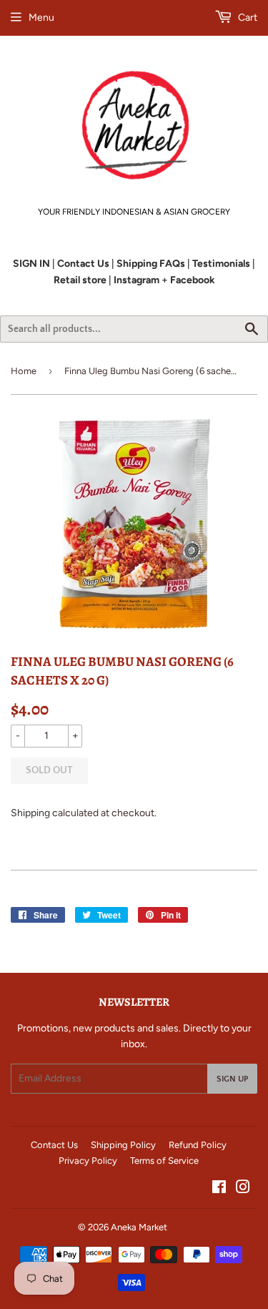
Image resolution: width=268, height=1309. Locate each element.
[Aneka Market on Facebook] (219, 1189)
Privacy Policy (88, 1160)
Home (23, 371)
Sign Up (232, 1079)
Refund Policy (198, 1144)
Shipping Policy (123, 1144)
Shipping (30, 813)
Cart (246, 17)
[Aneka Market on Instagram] (243, 1189)
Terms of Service (164, 1160)
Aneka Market (139, 1227)
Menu (41, 17)
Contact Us (54, 1144)
